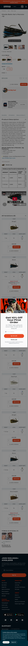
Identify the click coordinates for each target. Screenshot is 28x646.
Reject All (13, 642)
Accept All (6, 642)
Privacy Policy (21, 638)
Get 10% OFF (14, 336)
